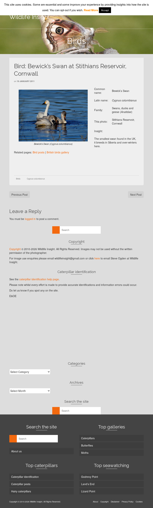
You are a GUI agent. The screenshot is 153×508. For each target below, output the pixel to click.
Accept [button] (105, 10)
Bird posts (38, 152)
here (97, 258)
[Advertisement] (82, 164)
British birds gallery (58, 152)
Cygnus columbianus (36, 178)
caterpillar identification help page (39, 279)
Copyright (15, 249)
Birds (18, 178)
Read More (91, 10)
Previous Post (19, 194)
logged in (30, 219)
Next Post (136, 194)
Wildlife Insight (29, 16)
